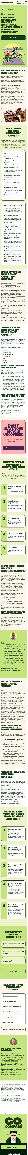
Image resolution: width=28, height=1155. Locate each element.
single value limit (20, 305)
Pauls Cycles (15, 782)
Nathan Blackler (7, 669)
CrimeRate (4, 89)
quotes (6, 605)
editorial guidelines (11, 1061)
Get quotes (13, 38)
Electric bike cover (8, 354)
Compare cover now (9, 763)
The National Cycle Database (13, 834)
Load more (13, 971)
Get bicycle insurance (13, 448)
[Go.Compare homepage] (7, 2)
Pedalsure (19, 586)
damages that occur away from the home (13, 296)
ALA (16, 587)
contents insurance (10, 285)
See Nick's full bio (15, 1074)
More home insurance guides (13, 1029)
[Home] (2, 9)
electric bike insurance (18, 801)
